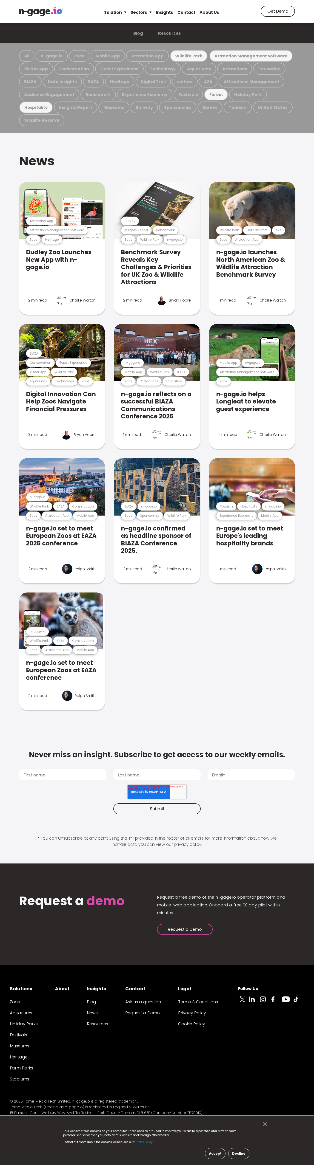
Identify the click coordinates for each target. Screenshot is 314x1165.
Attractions (234, 69)
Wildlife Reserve (41, 120)
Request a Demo (185, 929)
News (36, 161)
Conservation (74, 69)
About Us (209, 12)
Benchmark (98, 94)
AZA (208, 82)
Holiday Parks (24, 1024)
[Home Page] (41, 11)
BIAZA (30, 82)
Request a (72, 901)
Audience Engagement (49, 94)
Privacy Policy (192, 1013)
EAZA (93, 82)
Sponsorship (177, 107)
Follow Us (248, 988)
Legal (184, 988)
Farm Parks (21, 1068)
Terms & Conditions (198, 1002)
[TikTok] (298, 1001)
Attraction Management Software (251, 56)
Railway (144, 107)
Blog (138, 33)
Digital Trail (153, 82)
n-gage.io (52, 56)
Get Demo (277, 11)
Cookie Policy (191, 1024)
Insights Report (75, 107)
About (62, 988)
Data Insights (62, 82)
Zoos (79, 56)
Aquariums (199, 69)
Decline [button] (238, 1153)
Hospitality (36, 107)
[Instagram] (265, 1001)
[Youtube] (287, 1001)
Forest (216, 94)
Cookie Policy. (143, 1142)
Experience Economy (144, 94)
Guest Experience (119, 69)
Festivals (188, 94)
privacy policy (187, 844)
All (26, 56)
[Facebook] (276, 1001)
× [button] (263, 1124)
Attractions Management (251, 82)
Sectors (139, 12)
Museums (113, 107)
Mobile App (108, 56)
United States (273, 107)
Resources (169, 33)
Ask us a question (143, 1002)
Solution (113, 12)
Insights (164, 12)
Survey (210, 107)
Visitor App (36, 69)
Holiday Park (248, 94)
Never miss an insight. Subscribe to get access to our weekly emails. (157, 754)
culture (185, 82)
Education (269, 69)
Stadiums (19, 1079)
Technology (163, 69)
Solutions (21, 988)
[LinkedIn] (254, 1001)
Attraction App (147, 56)
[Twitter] (243, 1001)
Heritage (119, 82)
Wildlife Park (188, 56)
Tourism (238, 107)
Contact (186, 12)
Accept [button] (215, 1153)
